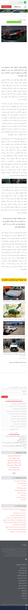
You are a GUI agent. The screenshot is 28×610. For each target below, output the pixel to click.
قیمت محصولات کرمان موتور (14, 463)
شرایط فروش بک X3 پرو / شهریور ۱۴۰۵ (18, 416)
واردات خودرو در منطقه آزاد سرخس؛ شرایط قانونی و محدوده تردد (14, 354)
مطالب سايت (20, 15)
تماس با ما (24, 598)
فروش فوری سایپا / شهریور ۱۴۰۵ (20, 424)
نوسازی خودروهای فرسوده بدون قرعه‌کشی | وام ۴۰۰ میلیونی (14, 520)
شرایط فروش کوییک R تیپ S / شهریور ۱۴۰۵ (17, 406)
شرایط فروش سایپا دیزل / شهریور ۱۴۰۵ (18, 403)
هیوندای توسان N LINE (21, 488)
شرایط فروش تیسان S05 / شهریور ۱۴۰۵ (18, 421)
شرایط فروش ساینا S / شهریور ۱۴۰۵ (19, 408)
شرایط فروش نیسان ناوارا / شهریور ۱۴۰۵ (18, 419)
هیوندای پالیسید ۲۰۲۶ (22, 483)
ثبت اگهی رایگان (6, 7)
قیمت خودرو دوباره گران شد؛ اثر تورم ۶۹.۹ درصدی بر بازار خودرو (14, 319)
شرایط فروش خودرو (23, 580)
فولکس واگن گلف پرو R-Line (20, 490)
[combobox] (14, 391)
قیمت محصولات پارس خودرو (14, 460)
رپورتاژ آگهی (24, 593)
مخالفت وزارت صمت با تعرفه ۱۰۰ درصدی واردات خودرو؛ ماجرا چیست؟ (14, 337)
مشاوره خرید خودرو (22, 585)
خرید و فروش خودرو (22, 588)
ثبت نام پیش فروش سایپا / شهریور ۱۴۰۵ (18, 515)
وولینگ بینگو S (22, 439)
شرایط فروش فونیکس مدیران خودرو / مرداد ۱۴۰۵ (16, 529)
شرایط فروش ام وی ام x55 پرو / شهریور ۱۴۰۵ (17, 414)
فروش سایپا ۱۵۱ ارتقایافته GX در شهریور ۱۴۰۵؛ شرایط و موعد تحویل (14, 302)
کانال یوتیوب (24, 591)
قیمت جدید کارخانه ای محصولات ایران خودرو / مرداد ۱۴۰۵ (15, 522)
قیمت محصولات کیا (14, 467)
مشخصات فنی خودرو (22, 578)
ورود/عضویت (24, 596)
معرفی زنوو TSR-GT (21, 441)
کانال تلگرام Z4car (23, 573)
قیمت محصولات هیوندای (14, 470)
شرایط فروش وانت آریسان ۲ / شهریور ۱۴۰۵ (18, 531)
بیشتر (14, 473)
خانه (26, 15)
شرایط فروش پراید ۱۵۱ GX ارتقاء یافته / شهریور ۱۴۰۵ (16, 411)
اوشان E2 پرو (23, 499)
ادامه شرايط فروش (15, 429)
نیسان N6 (24, 485)
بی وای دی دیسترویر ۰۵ (21, 497)
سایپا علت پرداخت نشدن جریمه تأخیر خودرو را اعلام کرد (15, 527)
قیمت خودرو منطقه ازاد (22, 575)
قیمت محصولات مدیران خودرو (14, 465)
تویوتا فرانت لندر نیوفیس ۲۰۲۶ (20, 481)
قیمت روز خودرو (23, 568)
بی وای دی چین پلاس (22, 492)
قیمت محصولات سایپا (14, 458)
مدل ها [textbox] (24, 394)
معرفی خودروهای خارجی (11, 15)
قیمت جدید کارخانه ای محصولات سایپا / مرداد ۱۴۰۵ (16, 517)
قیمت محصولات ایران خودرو (14, 456)
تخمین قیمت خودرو (22, 570)
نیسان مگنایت (23, 495)
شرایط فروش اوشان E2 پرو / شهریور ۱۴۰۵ (18, 426)
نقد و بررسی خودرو (23, 583)
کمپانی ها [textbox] (24, 391)
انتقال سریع (4, 397)
